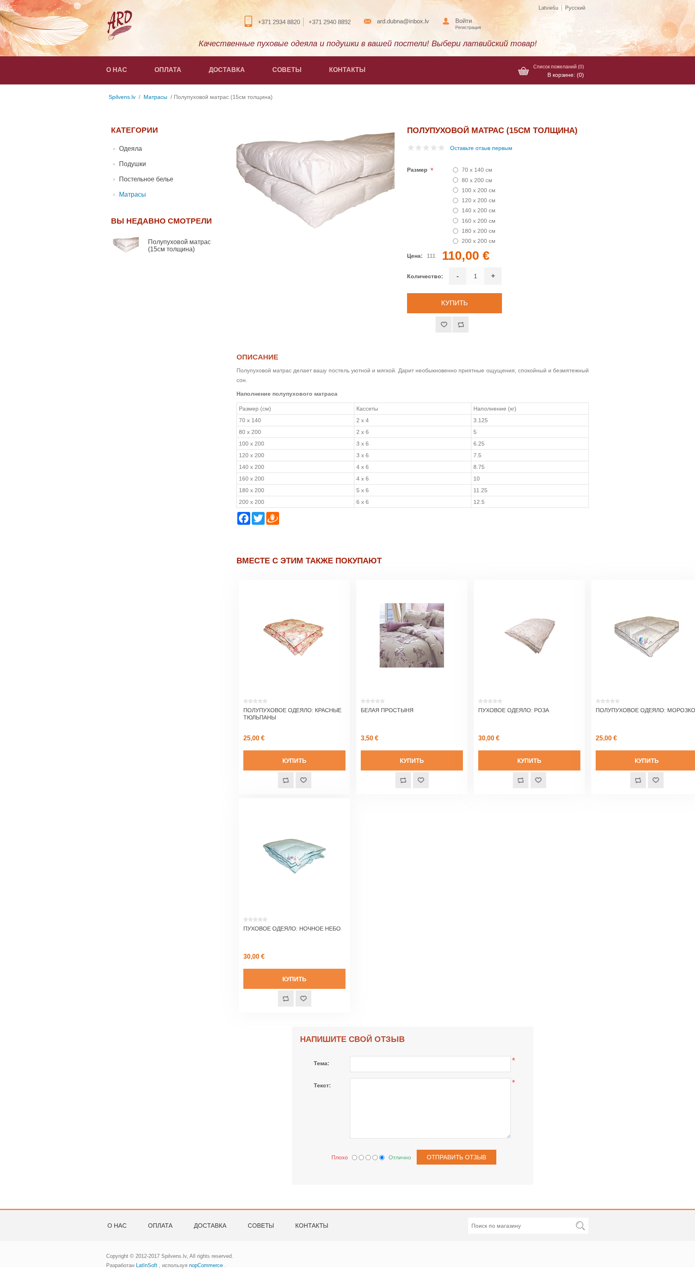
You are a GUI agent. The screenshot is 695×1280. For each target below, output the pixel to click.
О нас (116, 69)
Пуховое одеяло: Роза (513, 710)
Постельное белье (146, 179)
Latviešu (548, 8)
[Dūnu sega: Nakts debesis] (294, 854)
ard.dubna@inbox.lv (403, 21)
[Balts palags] (412, 635)
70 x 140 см (477, 169)
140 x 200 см (479, 210)
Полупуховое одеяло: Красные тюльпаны (292, 714)
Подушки (132, 163)
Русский (575, 8)
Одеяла (130, 148)
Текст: (322, 1085)
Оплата (167, 69)
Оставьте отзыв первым (481, 148)
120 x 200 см (479, 200)
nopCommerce (206, 1265)
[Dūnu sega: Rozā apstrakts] (529, 635)
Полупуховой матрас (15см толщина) (179, 245)
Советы (287, 69)
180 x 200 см (479, 231)
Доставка (227, 69)
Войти (463, 20)
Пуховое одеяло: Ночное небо (292, 928)
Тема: (321, 1063)
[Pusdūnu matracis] (129, 245)
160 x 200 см (479, 221)
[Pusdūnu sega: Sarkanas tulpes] (294, 635)
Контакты (347, 69)
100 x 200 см (479, 190)
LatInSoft (146, 1265)
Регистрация (468, 27)
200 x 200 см (479, 241)
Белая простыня (387, 710)
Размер (418, 169)
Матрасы (132, 194)
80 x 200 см (477, 180)
